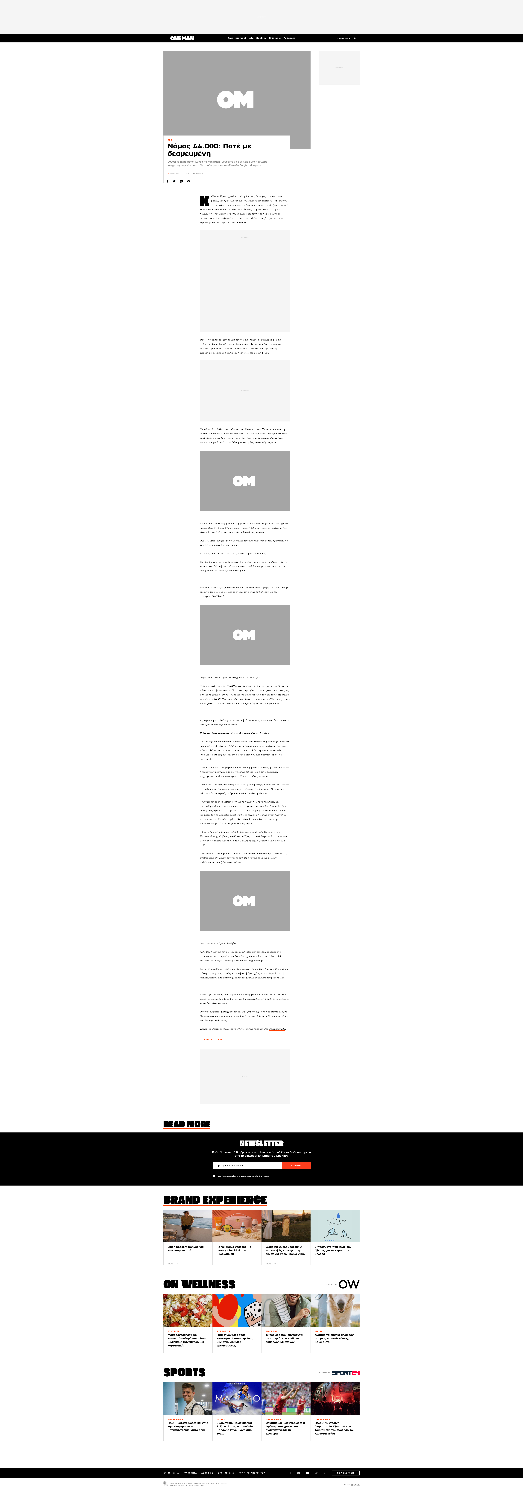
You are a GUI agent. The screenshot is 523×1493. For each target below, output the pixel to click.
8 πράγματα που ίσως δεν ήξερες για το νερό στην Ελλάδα (333, 1250)
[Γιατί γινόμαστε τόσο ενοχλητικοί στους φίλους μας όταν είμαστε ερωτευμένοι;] (237, 1310)
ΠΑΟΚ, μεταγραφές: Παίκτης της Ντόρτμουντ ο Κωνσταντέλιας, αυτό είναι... (188, 1427)
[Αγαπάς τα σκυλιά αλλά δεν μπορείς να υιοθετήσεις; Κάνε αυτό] (335, 1310)
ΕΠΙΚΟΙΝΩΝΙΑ (171, 1473)
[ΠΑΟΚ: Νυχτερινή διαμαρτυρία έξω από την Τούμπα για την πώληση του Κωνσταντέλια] (335, 1398)
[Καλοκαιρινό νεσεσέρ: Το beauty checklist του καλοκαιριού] (237, 1226)
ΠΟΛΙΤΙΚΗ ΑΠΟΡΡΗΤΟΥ (252, 1473)
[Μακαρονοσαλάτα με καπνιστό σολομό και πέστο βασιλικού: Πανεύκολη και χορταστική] (187, 1310)
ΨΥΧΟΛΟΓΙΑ (223, 1331)
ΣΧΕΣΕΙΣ (207, 1040)
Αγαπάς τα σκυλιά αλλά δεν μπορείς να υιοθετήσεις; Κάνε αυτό (334, 1338)
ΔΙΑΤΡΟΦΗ (272, 1331)
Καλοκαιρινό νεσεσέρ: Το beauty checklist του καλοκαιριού (234, 1250)
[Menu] (164, 38)
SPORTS (184, 1373)
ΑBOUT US (207, 1473)
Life (251, 38)
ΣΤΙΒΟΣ (221, 1419)
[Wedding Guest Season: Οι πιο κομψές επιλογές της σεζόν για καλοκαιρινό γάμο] (286, 1226)
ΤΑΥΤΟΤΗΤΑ (190, 1473)
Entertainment (237, 38)
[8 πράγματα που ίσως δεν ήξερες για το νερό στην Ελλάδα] (335, 1226)
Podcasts (289, 38)
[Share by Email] (188, 181)
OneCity (261, 38)
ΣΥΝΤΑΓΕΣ (174, 1331)
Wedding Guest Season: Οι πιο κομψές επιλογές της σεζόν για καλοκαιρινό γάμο (285, 1250)
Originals (275, 38)
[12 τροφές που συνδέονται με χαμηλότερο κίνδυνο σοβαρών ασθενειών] (286, 1310)
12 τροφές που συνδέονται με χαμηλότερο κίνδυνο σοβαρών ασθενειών (284, 1338)
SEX (170, 140)
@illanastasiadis (277, 1028)
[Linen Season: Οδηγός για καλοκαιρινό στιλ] (187, 1226)
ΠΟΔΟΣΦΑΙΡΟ (175, 1419)
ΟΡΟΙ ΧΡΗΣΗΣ (226, 1473)
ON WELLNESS (199, 1285)
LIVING (319, 1331)
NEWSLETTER (345, 1473)
